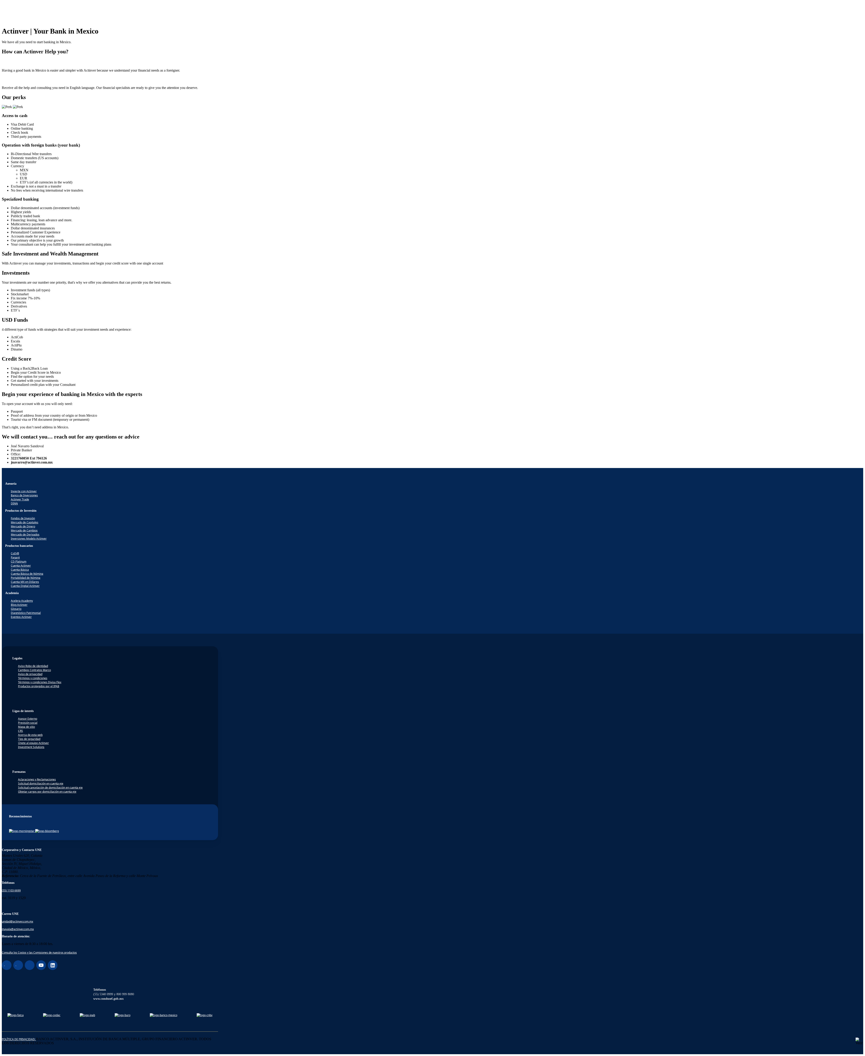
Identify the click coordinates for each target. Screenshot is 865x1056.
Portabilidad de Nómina (25, 578)
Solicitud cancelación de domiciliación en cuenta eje (50, 787)
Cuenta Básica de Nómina (27, 574)
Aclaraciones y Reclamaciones (37, 779)
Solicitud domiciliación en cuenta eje (40, 783)
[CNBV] (204, 1015)
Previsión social (27, 723)
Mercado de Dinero (23, 526)
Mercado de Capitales (24, 522)
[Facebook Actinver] (6, 965)
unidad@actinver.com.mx (17, 921)
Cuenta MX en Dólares (25, 582)
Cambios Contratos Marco (34, 670)
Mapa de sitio (26, 727)
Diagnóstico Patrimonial (26, 613)
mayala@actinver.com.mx (18, 929)
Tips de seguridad (29, 739)
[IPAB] (87, 1015)
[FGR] (51, 1015)
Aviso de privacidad (30, 674)
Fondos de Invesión (23, 518)
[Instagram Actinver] (18, 965)
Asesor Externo (27, 719)
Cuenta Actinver (21, 566)
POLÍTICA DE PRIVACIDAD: (19, 1039)
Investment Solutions (31, 747)
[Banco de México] (163, 1015)
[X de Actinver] (29, 965)
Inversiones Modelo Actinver (29, 538)
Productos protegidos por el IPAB (38, 686)
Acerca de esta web (30, 735)
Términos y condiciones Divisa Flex (39, 682)
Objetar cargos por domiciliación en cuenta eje (47, 792)
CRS (20, 731)
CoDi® (15, 553)
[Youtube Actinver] (41, 965)
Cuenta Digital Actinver (25, 586)
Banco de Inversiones (24, 495)
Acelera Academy (22, 601)
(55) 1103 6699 (11, 890)
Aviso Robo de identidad (33, 666)
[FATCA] (15, 1015)
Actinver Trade (20, 499)
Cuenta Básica (20, 570)
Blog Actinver (19, 605)
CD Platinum (18, 561)
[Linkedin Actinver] (52, 965)
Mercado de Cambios (24, 530)
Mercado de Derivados (25, 534)
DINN (14, 503)
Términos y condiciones (32, 678)
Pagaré (15, 557)
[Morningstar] (22, 831)
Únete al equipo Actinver (33, 743)
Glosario (16, 609)
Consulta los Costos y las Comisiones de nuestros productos (39, 952)
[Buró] (122, 1015)
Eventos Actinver (21, 617)
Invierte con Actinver (24, 491)
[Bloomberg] (47, 831)
